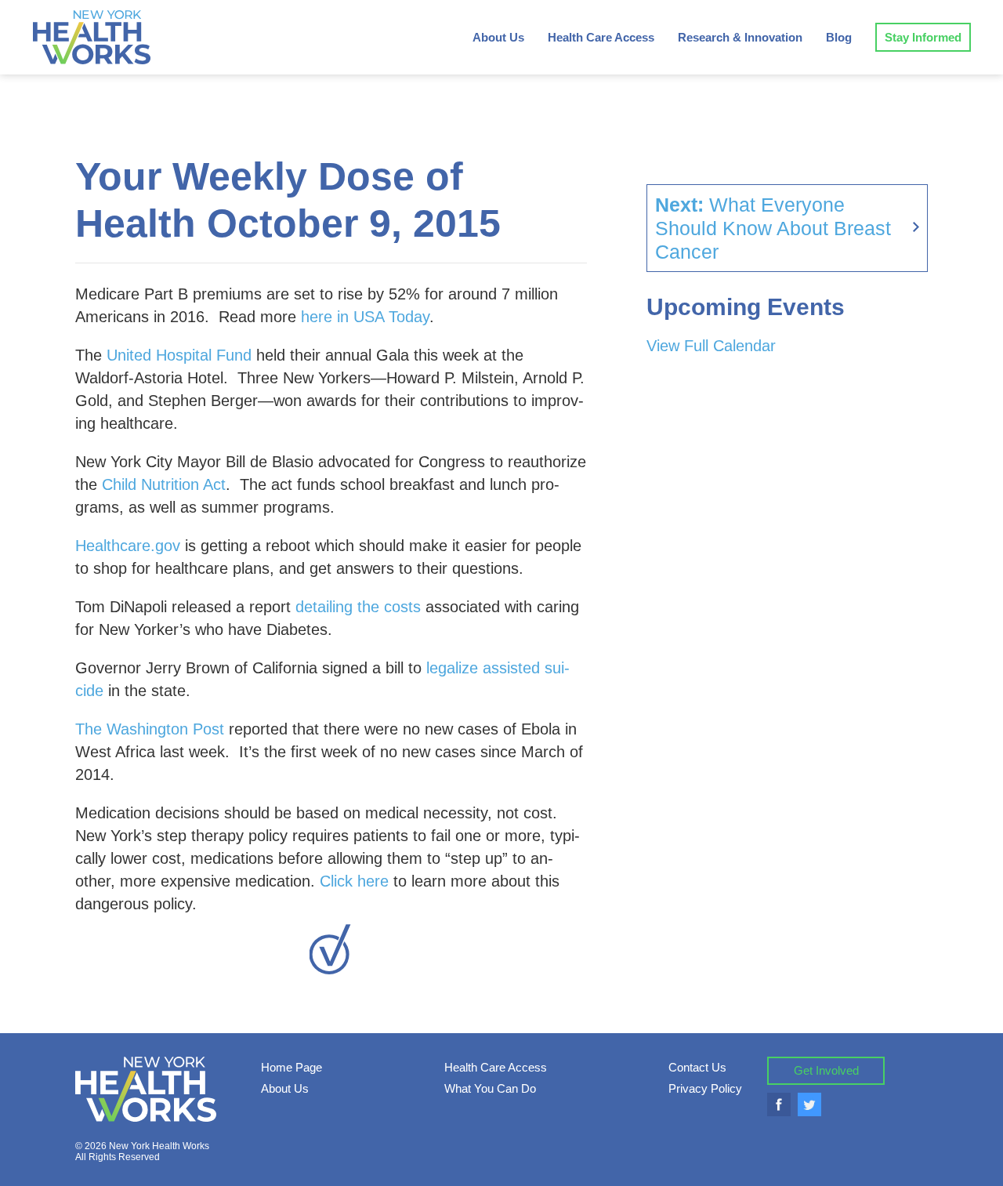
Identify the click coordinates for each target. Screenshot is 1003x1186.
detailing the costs (358, 606)
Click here (354, 881)
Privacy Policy (705, 1088)
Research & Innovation (740, 37)
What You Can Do (490, 1088)
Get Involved (826, 1070)
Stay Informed (923, 37)
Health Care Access (601, 37)
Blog (839, 37)
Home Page (291, 1067)
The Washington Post (149, 729)
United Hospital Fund (179, 355)
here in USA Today (365, 316)
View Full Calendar (711, 345)
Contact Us (697, 1067)
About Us (498, 37)
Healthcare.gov (127, 545)
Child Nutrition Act (164, 484)
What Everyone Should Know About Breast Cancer (773, 228)
